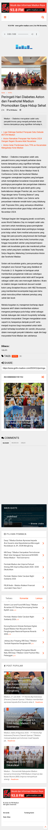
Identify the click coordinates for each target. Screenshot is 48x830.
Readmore (39, 702)
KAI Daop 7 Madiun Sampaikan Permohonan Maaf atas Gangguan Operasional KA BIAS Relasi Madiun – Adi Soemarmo (24, 720)
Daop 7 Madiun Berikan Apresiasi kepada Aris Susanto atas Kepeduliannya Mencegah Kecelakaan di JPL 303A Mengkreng (24, 684)
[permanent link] (20, 110)
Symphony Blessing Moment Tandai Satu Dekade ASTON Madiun (23, 421)
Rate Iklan (6, 817)
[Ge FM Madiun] (22, 17)
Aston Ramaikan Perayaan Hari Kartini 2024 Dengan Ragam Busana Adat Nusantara (21, 139)
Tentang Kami (29, 813)
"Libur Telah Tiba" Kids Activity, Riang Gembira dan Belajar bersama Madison (24, 398)
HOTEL (10, 92)
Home (3, 92)
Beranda (6, 813)
